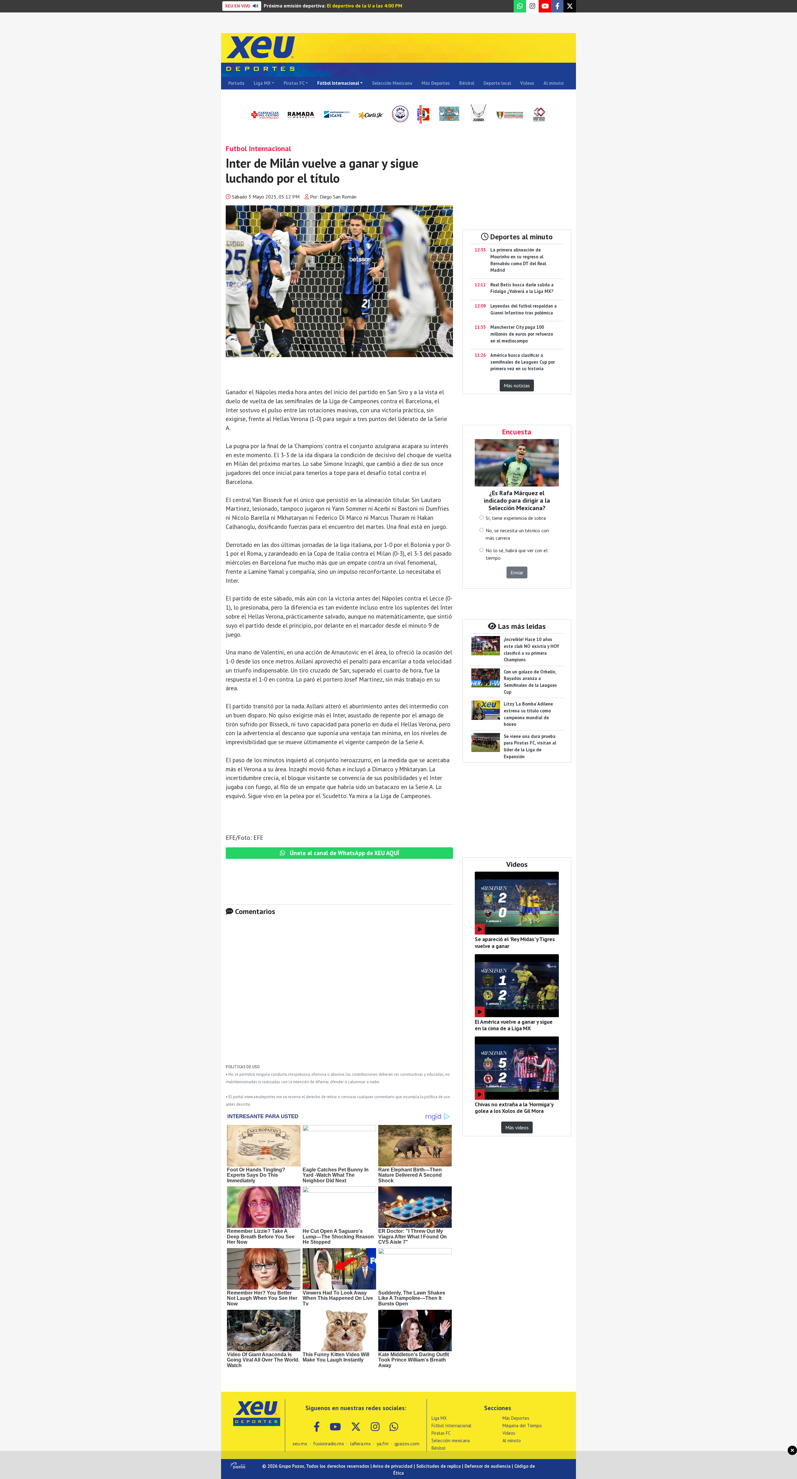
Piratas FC (294, 83)
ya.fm (383, 1443)
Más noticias (517, 385)
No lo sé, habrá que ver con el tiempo (517, 554)
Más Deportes (436, 83)
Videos (527, 83)
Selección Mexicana (392, 83)
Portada (236, 83)
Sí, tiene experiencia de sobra (516, 518)
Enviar (517, 572)
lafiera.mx (360, 1443)
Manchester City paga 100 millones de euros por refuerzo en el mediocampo (521, 333)
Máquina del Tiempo (522, 1426)
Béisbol (466, 83)
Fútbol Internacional (338, 83)
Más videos (517, 1127)
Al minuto (554, 83)
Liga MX (262, 83)
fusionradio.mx (328, 1443)
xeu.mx (299, 1443)
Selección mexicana (451, 1440)
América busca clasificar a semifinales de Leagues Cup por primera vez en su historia (522, 361)
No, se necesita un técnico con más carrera (517, 534)
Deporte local (497, 83)
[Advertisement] (339, 994)
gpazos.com (406, 1443)
